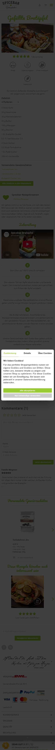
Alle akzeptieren (27, 390)
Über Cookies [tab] (45, 353)
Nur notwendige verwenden (27, 395)
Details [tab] (27, 353)
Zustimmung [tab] (10, 353)
